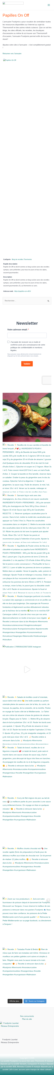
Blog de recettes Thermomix (22, 259)
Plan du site (27, 1019)
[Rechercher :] (27, 301)
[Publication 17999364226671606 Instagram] (27, 669)
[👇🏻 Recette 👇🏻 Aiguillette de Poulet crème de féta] (27, 568)
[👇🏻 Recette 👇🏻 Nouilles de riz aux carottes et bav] (27, 467)
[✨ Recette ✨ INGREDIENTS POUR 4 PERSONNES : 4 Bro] (27, 417)
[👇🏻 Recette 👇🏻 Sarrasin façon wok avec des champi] (27, 518)
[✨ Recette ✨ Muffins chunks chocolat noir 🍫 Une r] (27, 871)
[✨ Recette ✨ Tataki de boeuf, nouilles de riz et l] (27, 770)
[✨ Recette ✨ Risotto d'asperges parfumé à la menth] (27, 619)
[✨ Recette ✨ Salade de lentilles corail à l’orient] (27, 720)
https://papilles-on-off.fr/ (22, 291)
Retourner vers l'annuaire (12, 54)
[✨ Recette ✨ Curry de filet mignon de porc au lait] (27, 820)
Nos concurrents (27, 1016)
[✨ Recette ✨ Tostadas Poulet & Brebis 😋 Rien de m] (27, 972)
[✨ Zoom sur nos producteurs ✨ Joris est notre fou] (27, 921)
